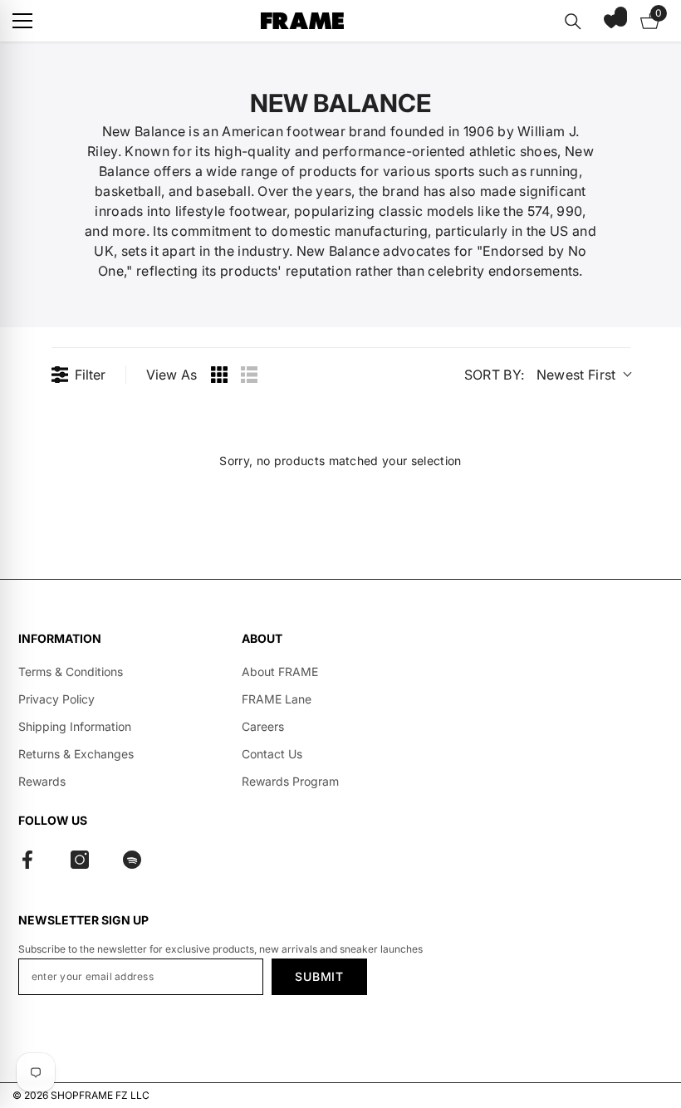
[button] (611, 21)
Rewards (42, 781)
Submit (319, 976)
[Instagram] (80, 860)
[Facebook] (27, 860)
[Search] (573, 22)
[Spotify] (132, 860)
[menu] (22, 21)
